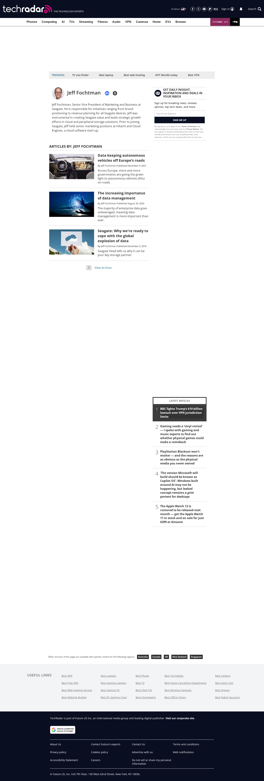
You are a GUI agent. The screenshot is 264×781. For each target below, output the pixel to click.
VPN (128, 21)
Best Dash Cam (224, 683)
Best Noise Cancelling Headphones (186, 683)
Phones (32, 21)
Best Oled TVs (144, 690)
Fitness (103, 21)
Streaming (86, 21)
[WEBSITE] (115, 93)
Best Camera (222, 676)
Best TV (140, 683)
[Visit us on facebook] (193, 9)
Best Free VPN (70, 683)
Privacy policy (58, 752)
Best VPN (193, 75)
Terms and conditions (186, 744)
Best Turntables (174, 676)
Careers (95, 760)
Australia (143, 656)
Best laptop (106, 75)
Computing (49, 21)
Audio (116, 21)
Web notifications (183, 752)
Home (157, 21)
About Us (55, 744)
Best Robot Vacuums (227, 697)
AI (63, 21)
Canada (156, 656)
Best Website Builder (74, 697)
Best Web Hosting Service (77, 690)
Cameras (142, 21)
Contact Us (138, 744)
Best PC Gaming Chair (114, 697)
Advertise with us (142, 752)
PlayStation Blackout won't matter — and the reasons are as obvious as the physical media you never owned (181, 457)
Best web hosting (134, 75)
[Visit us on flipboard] (210, 9)
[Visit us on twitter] (198, 9)
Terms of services (189, 126)
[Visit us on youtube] (204, 9)
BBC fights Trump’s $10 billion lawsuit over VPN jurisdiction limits (181, 413)
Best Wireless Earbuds (178, 690)
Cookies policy (99, 752)
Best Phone (142, 676)
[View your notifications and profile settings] (241, 9)
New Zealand (179, 656)
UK (166, 656)
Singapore (196, 656)
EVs (168, 21)
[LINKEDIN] (107, 93)
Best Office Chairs (175, 697)
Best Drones (222, 690)
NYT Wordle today (166, 75)
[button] (254, 9)
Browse (180, 21)
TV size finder (80, 75)
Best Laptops (108, 676)
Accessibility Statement (64, 760)
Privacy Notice (192, 129)
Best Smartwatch (146, 697)
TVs (72, 21)
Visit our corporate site (180, 718)
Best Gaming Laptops (113, 683)
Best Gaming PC (110, 690)
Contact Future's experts (105, 744)
